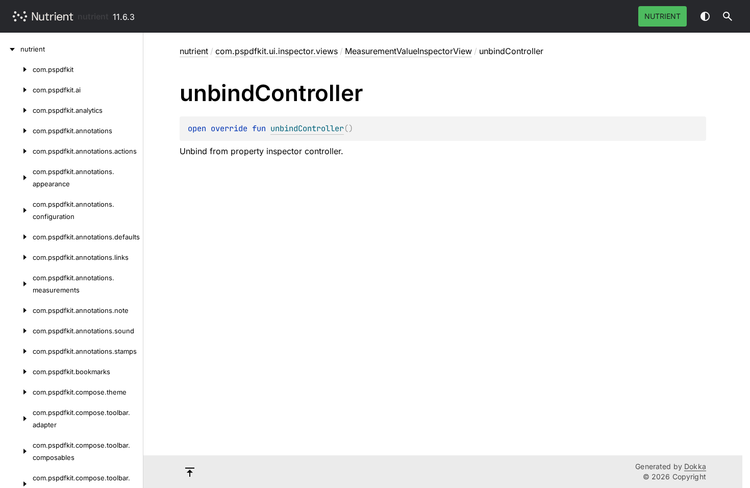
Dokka (695, 466)
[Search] (727, 16)
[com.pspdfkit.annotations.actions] (16, 151)
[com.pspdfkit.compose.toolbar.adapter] (16, 418)
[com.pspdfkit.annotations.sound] (16, 331)
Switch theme (705, 16)
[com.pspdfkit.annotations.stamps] (16, 351)
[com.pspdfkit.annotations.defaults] (16, 237)
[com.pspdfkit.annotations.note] (16, 310)
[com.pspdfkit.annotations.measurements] (16, 283)
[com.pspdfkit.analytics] (16, 110)
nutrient (93, 16)
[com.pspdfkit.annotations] (16, 130)
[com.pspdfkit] (16, 69)
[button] (727, 16)
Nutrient (662, 16)
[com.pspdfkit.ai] (16, 90)
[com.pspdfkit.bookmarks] (16, 371)
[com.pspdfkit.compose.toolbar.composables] (16, 451)
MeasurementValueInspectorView (408, 51)
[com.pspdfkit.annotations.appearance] (16, 177)
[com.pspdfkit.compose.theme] (16, 392)
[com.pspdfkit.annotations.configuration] (16, 210)
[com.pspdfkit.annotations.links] (16, 257)
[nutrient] (10, 49)
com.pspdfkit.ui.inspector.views (276, 51)
